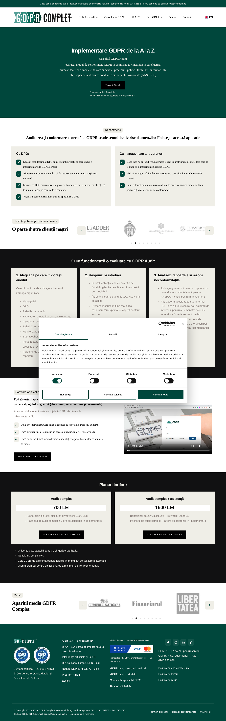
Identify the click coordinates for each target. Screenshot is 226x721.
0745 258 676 (137, 3)
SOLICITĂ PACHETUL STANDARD (61, 534)
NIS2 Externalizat (88, 17)
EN (211, 17)
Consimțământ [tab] (63, 334)
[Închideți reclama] (182, 324)
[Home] (43, 17)
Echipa (172, 17)
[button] (81, 230)
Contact (187, 17)
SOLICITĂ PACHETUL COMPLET (164, 534)
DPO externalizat (63, 17)
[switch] (94, 381)
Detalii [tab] (113, 334)
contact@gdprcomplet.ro (173, 3)
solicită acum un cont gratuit (32, 456)
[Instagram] (176, 642)
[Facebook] (168, 642)
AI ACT (135, 17)
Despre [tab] (162, 334)
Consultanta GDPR (114, 17)
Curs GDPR (153, 17)
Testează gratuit (113, 85)
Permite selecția (113, 394)
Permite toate (160, 394)
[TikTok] (191, 642)
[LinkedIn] (183, 642)
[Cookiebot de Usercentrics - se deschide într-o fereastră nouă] (160, 323)
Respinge (65, 394)
